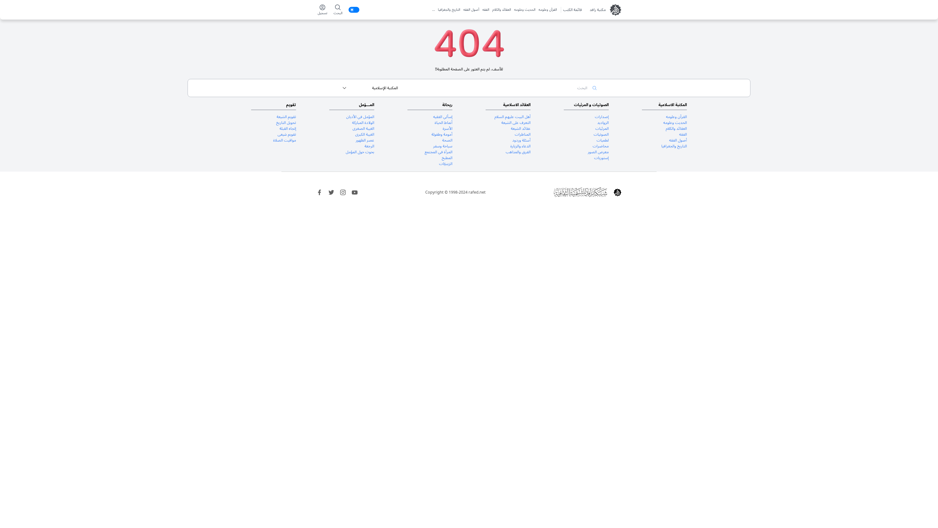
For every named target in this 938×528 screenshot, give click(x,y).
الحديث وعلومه (524, 9)
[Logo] (617, 192)
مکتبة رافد (598, 10)
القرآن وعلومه (547, 9)
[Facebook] (319, 192)
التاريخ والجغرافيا (449, 9)
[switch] (354, 10)
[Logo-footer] (580, 192)
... (433, 9)
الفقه (485, 9)
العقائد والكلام (501, 9)
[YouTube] (355, 192)
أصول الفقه (471, 9)
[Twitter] (331, 192)
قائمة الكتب (572, 10)
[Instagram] (343, 192)
